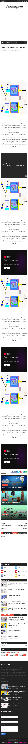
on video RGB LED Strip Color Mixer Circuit (10, 517)
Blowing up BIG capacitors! (13, 636)
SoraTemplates (9, 742)
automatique (3, 652)
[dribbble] (22, 1)
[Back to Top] (19, 740)
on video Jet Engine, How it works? (14, 595)
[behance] (26, 1)
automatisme (13, 652)
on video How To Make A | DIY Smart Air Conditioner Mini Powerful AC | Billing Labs (16, 618)
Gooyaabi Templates (22, 742)
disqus (19, 533)
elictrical (3, 646)
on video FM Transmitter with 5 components (11, 502)
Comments (20, 614)
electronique (12, 655)
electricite (18, 50)
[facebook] (18, 1)
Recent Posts (7, 614)
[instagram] (24, 1)
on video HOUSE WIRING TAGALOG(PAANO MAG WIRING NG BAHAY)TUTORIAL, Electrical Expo (16, 602)
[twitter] (20, 1)
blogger (15, 533)
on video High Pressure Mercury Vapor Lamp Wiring (12, 487)
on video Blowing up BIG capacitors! (14, 630)
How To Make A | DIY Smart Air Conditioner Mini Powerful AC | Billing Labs (17, 624)
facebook (25, 533)
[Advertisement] (14, 25)
